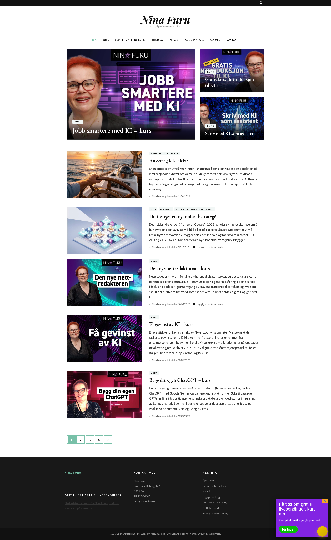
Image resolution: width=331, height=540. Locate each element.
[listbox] (165, 94)
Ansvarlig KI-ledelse (168, 160)
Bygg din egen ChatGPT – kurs (179, 380)
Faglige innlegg (211, 497)
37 (100, 439)
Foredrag (157, 39)
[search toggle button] (261, 3)
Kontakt (232, 39)
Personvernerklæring (215, 502)
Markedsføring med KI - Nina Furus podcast (92, 503)
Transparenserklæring (215, 513)
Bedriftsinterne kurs (130, 39)
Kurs (106, 39)
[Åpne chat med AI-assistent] (322, 531)
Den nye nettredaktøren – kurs (179, 268)
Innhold (166, 209)
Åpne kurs (208, 480)
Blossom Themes (188, 533)
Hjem (93, 39)
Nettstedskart (211, 508)
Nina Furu (165, 19)
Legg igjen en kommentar (210, 247)
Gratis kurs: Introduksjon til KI (229, 82)
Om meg (215, 39)
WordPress (214, 533)
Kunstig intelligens (165, 153)
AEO (153, 209)
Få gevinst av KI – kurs (171, 324)
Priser (173, 39)
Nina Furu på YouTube (78, 508)
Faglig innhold (194, 39)
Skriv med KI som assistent (230, 133)
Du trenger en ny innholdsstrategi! (182, 216)
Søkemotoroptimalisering (195, 209)
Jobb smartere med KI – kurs (111, 130)
